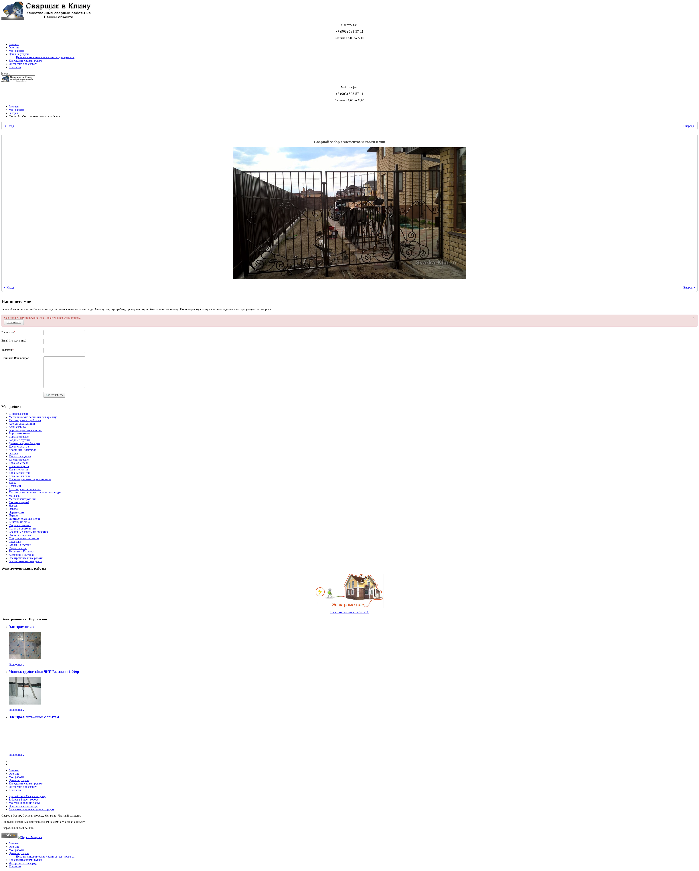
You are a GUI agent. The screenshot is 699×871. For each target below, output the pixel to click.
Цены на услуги (19, 54)
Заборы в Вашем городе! (24, 799)
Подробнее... (17, 664)
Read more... (14, 322)
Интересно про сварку (23, 63)
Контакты (15, 67)
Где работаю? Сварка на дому (27, 796)
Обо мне (14, 47)
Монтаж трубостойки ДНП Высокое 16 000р (44, 672)
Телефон (6, 349)
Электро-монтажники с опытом (34, 717)
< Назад (9, 125)
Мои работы (16, 50)
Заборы (13, 113)
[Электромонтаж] (25, 658)
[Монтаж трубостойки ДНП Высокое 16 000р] (25, 703)
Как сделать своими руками (26, 60)
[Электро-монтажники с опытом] (25, 748)
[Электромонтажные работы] (349, 591)
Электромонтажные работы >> (349, 612)
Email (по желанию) (13, 340)
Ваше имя (7, 332)
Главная (14, 44)
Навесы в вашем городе (23, 806)
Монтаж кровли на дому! (24, 802)
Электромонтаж (21, 627)
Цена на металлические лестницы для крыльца (45, 57)
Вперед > (689, 125)
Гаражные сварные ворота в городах (31, 809)
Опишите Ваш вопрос (15, 358)
